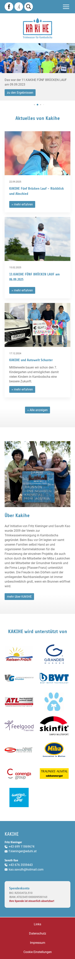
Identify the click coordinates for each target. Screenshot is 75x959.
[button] (34, 104)
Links (37, 924)
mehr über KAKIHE (19, 596)
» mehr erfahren (22, 204)
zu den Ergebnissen (20, 92)
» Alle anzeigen (37, 410)
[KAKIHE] (37, 28)
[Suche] (28, 6)
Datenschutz (37, 933)
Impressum (37, 943)
